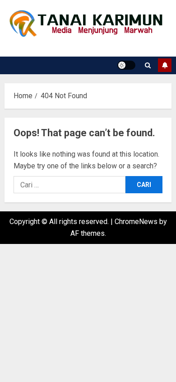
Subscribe (164, 65)
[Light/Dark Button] (126, 65)
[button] (147, 65)
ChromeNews (136, 221)
